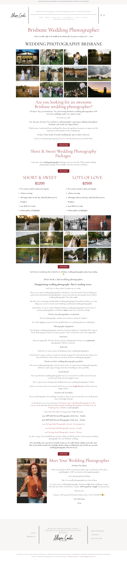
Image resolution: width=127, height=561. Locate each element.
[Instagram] (104, 15)
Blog (77, 17)
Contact (84, 17)
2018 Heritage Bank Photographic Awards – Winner (63, 432)
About (47, 17)
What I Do (55, 17)
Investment (67, 17)
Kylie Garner (84, 556)
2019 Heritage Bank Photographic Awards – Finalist (63, 428)
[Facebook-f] (101, 15)
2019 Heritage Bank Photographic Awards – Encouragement (63, 424)
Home (41, 17)
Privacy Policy (73, 556)
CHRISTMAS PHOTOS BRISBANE (63, 19)
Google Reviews (78, 386)
